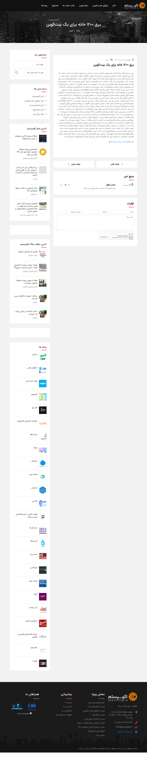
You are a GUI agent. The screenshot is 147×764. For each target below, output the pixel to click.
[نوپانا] (43, 450)
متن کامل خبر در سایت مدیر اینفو (121, 141)
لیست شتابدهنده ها (97, 706)
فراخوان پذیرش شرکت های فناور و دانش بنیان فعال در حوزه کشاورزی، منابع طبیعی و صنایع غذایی (26, 207)
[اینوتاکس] (43, 570)
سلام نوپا (34, 647)
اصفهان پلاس (32, 367)
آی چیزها (33, 540)
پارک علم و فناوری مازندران (28, 215)
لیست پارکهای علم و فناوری (94, 710)
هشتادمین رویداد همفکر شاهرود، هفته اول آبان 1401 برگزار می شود (27, 152)
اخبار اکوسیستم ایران (97, 702)
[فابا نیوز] (43, 410)
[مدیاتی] (43, 356)
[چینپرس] (43, 490)
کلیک (35, 594)
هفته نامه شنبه (31, 381)
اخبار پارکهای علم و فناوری (34, 100)
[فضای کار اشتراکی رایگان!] (43, 254)
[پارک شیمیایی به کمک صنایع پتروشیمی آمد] (43, 190)
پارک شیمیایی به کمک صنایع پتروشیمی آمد (26, 189)
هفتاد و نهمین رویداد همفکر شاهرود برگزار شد (26, 281)
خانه (78, 30)
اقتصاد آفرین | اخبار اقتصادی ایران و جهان (26, 515)
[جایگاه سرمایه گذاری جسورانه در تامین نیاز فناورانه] (43, 138)
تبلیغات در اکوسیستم (64, 714)
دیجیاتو (34, 461)
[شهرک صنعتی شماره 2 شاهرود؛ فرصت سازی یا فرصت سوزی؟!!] (43, 267)
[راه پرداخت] (43, 609)
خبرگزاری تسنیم (31, 620)
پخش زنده (100, 735)
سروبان (35, 302)
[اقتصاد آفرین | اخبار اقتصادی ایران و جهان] (43, 516)
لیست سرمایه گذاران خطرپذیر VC (91, 727)
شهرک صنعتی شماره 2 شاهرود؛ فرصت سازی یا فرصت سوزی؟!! (25, 266)
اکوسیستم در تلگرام (125, 731)
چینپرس (34, 487)
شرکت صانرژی (32, 255)
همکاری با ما (67, 710)
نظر (107, 59)
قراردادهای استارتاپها (97, 731)
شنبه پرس (33, 554)
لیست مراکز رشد (98, 714)
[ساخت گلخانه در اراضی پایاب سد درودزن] (43, 313)
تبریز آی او (33, 527)
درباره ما (68, 702)
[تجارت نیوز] (43, 583)
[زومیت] (43, 663)
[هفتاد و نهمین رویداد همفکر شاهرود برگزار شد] (43, 282)
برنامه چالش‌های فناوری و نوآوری (27, 635)
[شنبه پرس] (43, 556)
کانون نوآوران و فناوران (30, 158)
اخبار (71, 30)
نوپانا (35, 447)
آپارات (61, 185)
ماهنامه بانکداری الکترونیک (27, 421)
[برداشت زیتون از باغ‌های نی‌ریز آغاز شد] (43, 298)
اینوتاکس (33, 567)
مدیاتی (34, 354)
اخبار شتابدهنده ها (37, 105)
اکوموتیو (34, 394)
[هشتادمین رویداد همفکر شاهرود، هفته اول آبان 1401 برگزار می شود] (43, 151)
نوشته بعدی (75, 164)
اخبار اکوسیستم (38, 96)
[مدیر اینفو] (43, 436)
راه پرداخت (33, 607)
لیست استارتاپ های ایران (94, 718)
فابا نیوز (34, 407)
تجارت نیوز (33, 580)
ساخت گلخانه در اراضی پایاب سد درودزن (26, 312)
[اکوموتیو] (43, 396)
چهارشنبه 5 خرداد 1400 (122, 59)
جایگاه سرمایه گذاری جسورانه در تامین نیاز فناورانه (26, 137)
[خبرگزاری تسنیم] (43, 623)
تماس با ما (67, 706)
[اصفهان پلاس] (43, 370)
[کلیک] (43, 596)
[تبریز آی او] (43, 530)
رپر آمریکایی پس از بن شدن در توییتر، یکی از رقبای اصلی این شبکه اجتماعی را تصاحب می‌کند (26, 171)
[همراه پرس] (43, 476)
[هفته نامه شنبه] (43, 383)
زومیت (35, 179)
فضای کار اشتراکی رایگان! (27, 251)
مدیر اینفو (34, 194)
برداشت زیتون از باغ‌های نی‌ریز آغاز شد (25, 297)
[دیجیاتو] (43, 463)
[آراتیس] (43, 503)
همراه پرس (33, 474)
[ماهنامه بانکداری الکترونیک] (43, 423)
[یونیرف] (17, 706)
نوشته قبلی (115, 164)
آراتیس (34, 500)
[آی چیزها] (43, 543)
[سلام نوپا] (43, 649)
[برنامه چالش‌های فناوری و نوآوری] (43, 636)
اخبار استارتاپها (38, 109)
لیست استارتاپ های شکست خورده (91, 722)
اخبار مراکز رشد (38, 114)
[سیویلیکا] (31, 706)
